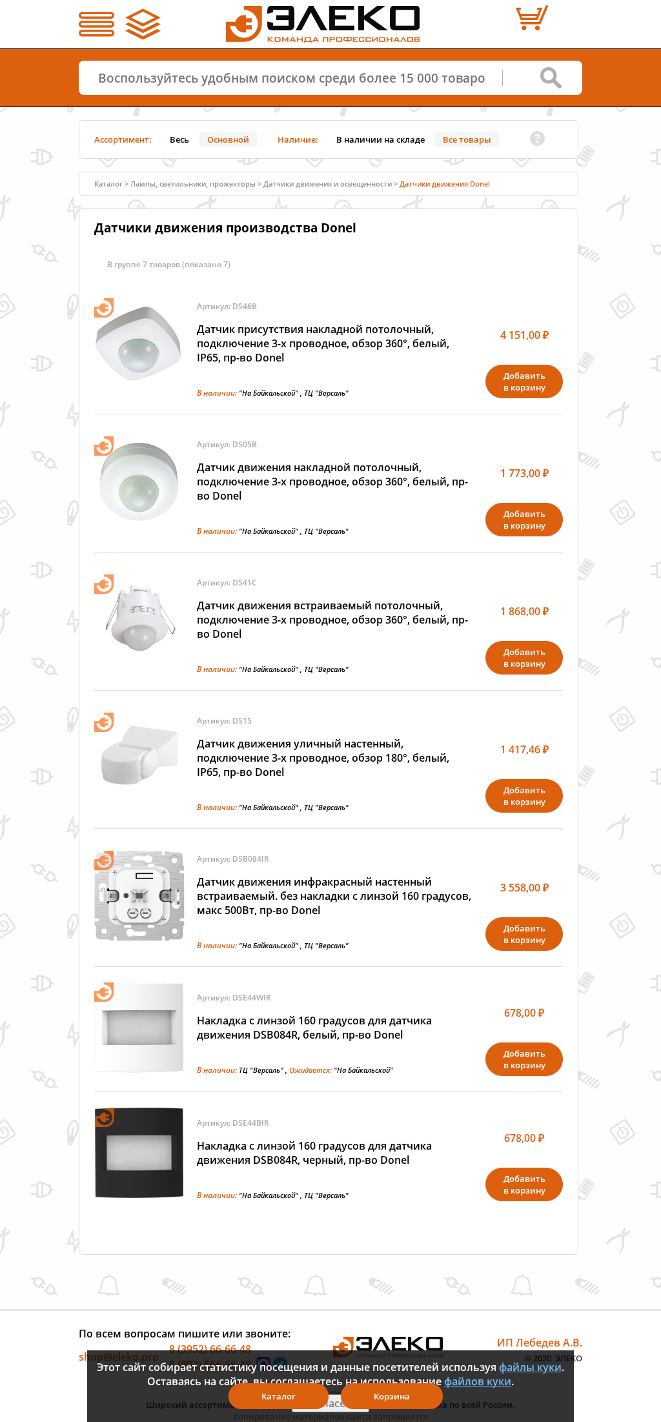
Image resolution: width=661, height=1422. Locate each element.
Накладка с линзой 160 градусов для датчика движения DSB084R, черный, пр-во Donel (314, 1153)
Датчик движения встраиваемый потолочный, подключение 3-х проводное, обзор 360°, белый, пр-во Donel (332, 619)
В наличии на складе (380, 139)
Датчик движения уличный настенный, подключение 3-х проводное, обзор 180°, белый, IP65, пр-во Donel (323, 757)
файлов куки (477, 1381)
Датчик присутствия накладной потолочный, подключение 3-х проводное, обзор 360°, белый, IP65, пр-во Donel (323, 343)
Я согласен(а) (330, 1403)
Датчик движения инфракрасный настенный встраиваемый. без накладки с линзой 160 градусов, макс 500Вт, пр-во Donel (334, 896)
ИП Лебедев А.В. (539, 1343)
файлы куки (530, 1367)
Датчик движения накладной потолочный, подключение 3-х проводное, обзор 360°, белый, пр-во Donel (332, 481)
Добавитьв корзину (524, 381)
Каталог (278, 1396)
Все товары (467, 139)
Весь (179, 139)
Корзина (392, 1396)
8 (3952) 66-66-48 (210, 1349)
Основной (228, 139)
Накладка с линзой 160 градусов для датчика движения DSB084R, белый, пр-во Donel (314, 1027)
